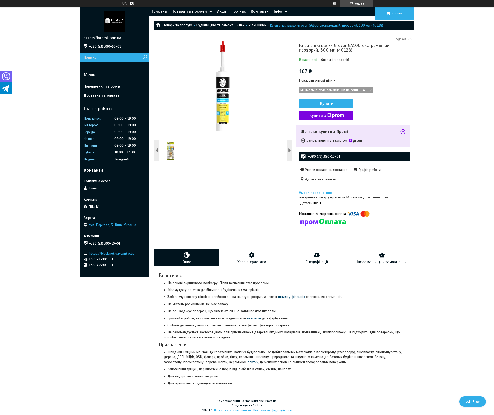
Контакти (260, 11)
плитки (253, 362)
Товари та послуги (189, 11)
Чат (476, 402)
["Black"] (114, 21)
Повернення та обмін (102, 86)
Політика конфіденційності (272, 410)
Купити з (318, 115)
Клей (240, 25)
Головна (159, 11)
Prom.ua (271, 401)
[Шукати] (144, 57)
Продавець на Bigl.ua (247, 405)
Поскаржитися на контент (232, 410)
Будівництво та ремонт (214, 25)
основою (254, 318)
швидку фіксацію (291, 297)
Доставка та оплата (101, 95)
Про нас (238, 11)
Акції (221, 11)
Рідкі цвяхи (257, 25)
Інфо (278, 11)
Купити (326, 103)
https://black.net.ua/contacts (111, 253)
